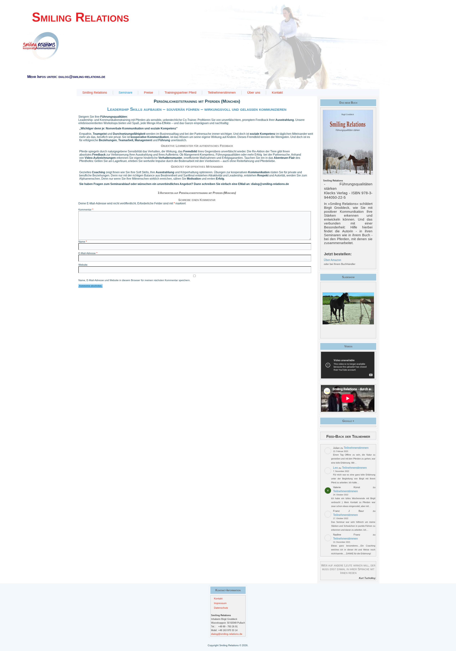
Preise (148, 92)
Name (82, 241)
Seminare (125, 92)
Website (82, 264)
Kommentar (85, 209)
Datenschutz (221, 607)
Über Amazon (332, 260)
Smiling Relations (94, 92)
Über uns (253, 92)
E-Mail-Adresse (87, 253)
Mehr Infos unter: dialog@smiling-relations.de (66, 76)
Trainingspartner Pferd (180, 92)
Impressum (220, 603)
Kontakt (277, 92)
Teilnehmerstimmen (222, 92)
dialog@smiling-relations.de (226, 633)
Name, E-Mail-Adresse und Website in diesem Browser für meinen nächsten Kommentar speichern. (134, 280)
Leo (335, 467)
